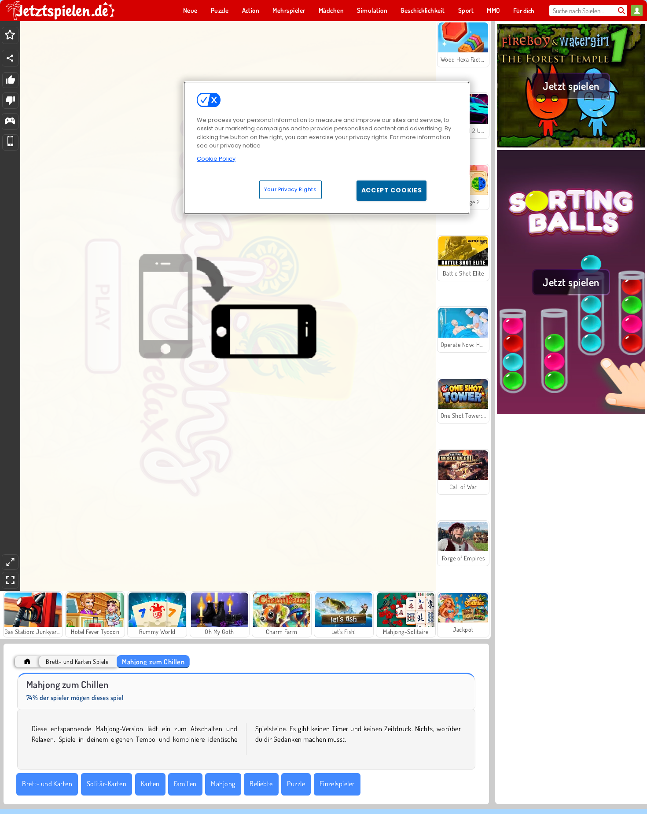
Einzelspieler (337, 783)
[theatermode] (10, 562)
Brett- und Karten (47, 783)
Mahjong (223, 783)
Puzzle (296, 783)
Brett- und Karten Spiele (77, 661)
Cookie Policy (216, 159)
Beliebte (261, 783)
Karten (150, 783)
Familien (185, 783)
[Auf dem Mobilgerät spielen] (10, 142)
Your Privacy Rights (290, 189)
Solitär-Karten (107, 783)
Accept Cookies (391, 190)
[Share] (10, 58)
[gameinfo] (10, 121)
